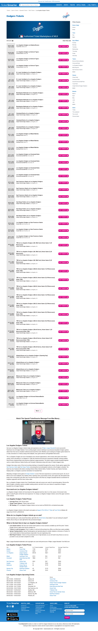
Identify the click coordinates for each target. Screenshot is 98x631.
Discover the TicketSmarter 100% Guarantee (49, 1)
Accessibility (53, 610)
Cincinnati (9, 558)
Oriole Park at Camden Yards (23, 565)
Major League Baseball (49, 448)
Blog (36, 613)
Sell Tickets (92, 5)
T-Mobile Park (23, 563)
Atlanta (8, 549)
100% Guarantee (25, 610)
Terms (51, 605)
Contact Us (23, 605)
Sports (66, 5)
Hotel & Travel (81, 5)
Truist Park (57, 510)
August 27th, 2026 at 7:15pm (45, 510)
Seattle (8, 563)
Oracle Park (23, 561)
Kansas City (10, 568)
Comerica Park (23, 551)
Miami (8, 556)
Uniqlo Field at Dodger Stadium (24, 553)
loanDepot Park (24, 556)
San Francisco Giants (12, 467)
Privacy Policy (53, 607)
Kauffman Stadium (24, 568)
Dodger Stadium (30, 474)
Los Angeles (10, 553)
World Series (42, 518)
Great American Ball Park (56, 586)
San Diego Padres (25, 467)
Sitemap (52, 612)
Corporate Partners (40, 605)
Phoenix (9, 570)
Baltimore (9, 565)
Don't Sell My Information (56, 608)
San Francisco (10, 561)
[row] (38, 46)
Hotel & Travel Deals (40, 610)
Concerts (59, 5)
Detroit (8, 551)
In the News (38, 612)
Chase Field (23, 570)
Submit (67, 617)
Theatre (72, 5)
